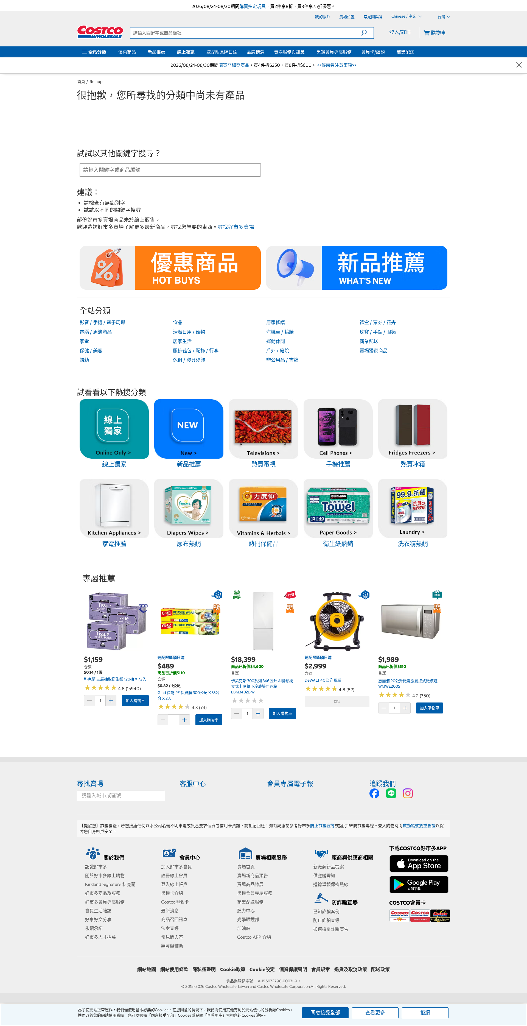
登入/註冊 (400, 32)
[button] (367, 32)
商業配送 (405, 52)
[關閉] (519, 65)
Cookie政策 (232, 969)
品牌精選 (255, 52)
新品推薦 (156, 52)
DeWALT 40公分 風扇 (323, 680)
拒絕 (425, 1013)
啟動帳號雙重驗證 (419, 825)
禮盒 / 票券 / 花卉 (378, 322)
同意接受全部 (325, 1013)
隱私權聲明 (204, 969)
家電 (84, 341)
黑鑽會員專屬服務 (334, 52)
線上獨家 (186, 52)
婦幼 (84, 360)
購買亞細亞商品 (233, 65)
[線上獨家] (196, 52)
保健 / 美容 (91, 351)
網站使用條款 (174, 969)
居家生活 (182, 341)
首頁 (81, 81)
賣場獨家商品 (374, 351)
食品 (177, 322)
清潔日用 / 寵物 (189, 332)
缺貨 (337, 701)
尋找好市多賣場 (236, 227)
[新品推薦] (166, 52)
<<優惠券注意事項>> (336, 65)
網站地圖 (146, 969)
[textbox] (163, 169)
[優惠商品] (137, 52)
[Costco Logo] (100, 32)
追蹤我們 (382, 783)
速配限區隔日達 (221, 52)
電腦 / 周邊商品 (96, 332)
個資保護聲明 (293, 969)
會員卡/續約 (373, 52)
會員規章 (320, 969)
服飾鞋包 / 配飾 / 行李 (195, 351)
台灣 (441, 16)
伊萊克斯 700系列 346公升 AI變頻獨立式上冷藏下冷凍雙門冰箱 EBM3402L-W (262, 686)
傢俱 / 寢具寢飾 (189, 360)
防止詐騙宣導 (322, 825)
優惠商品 (127, 52)
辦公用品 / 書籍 (282, 360)
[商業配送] (415, 52)
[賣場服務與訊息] (306, 52)
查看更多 (375, 1013)
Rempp (96, 81)
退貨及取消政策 (350, 969)
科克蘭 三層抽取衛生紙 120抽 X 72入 (115, 679)
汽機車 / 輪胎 (280, 332)
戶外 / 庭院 (277, 351)
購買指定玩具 (252, 6)
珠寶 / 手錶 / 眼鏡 (378, 332)
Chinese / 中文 (404, 16)
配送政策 (380, 969)
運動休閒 (275, 341)
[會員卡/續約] (386, 52)
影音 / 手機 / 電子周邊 (102, 322)
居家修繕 (275, 322)
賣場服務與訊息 (289, 52)
